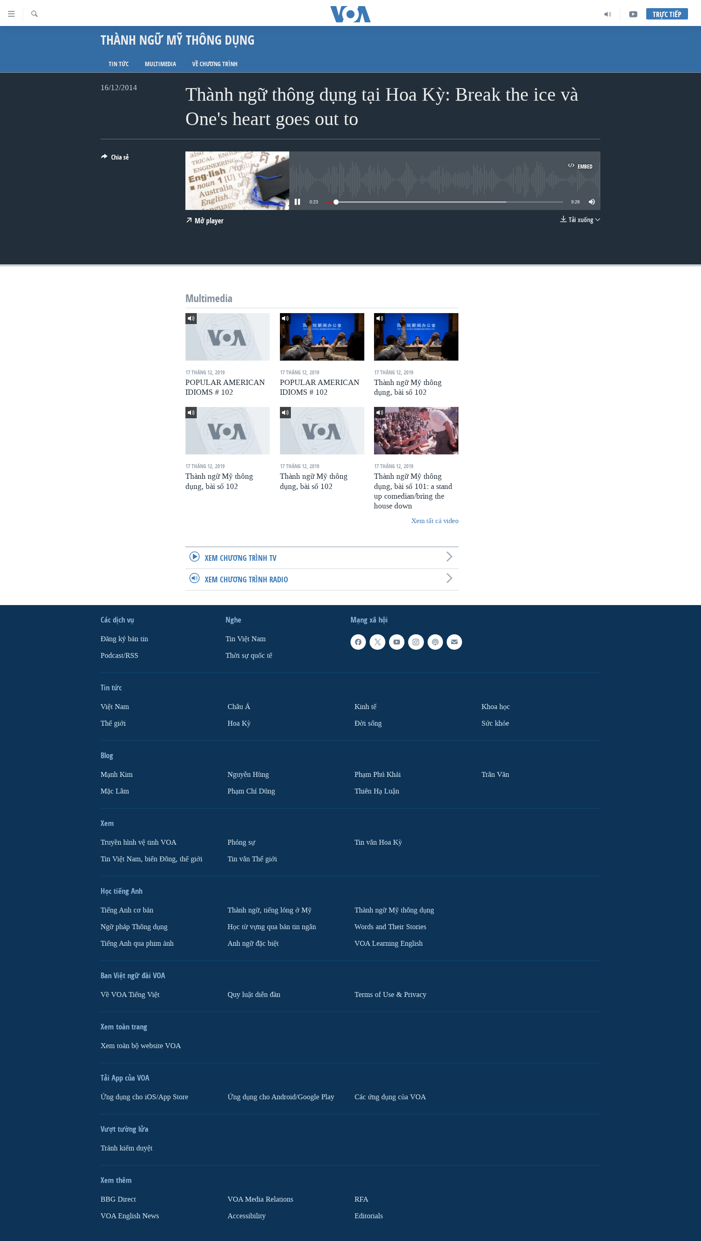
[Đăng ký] (454, 642)
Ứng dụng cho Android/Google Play (281, 1097)
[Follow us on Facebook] (358, 642)
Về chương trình (215, 64)
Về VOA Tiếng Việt (130, 994)
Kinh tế (365, 706)
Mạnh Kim (117, 774)
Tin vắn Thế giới (252, 859)
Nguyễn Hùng (248, 774)
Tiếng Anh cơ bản (127, 910)
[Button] (115, 159)
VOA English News (130, 1216)
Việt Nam (115, 706)
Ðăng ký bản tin (124, 639)
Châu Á (239, 706)
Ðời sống (368, 723)
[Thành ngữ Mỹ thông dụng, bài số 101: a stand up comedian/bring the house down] (416, 430)
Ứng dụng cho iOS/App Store (144, 1097)
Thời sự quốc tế (249, 655)
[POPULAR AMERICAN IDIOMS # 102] (227, 337)
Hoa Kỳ (239, 723)
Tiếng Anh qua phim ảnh (137, 943)
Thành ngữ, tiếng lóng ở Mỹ (270, 910)
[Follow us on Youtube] (396, 642)
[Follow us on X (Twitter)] (377, 642)
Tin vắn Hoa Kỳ (378, 842)
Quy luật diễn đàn (254, 994)
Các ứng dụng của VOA (390, 1097)
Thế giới (113, 723)
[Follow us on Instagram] (416, 642)
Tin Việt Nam (246, 639)
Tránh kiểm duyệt (127, 1148)
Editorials (369, 1216)
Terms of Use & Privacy (390, 994)
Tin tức (119, 64)
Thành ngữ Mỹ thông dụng (394, 910)
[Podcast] (435, 642)
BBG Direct (118, 1199)
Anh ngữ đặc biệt (253, 943)
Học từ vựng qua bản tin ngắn (272, 927)
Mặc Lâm (115, 791)
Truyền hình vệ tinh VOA (138, 842)
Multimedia (160, 64)
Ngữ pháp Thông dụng (134, 927)
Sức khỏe (495, 723)
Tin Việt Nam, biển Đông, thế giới (151, 859)
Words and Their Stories (390, 927)
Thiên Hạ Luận (377, 791)
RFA (361, 1199)
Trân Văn (495, 774)
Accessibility (247, 1216)
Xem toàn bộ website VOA (141, 1046)
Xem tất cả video (434, 520)
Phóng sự (241, 842)
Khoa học (496, 706)
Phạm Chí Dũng (251, 791)
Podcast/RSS (119, 655)
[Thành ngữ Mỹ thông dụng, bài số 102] (416, 337)
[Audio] (608, 14)
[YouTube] (633, 14)
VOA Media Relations (260, 1199)
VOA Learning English (389, 943)
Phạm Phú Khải (378, 774)
